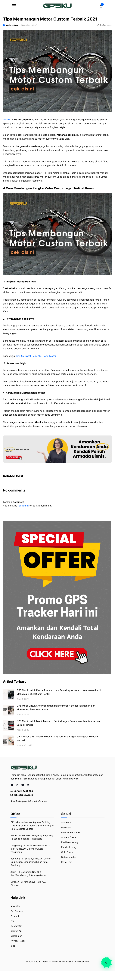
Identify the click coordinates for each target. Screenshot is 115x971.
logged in (23, 505)
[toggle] (14, 5)
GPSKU (7, 119)
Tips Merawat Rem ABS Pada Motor (36, 355)
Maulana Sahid (12, 25)
